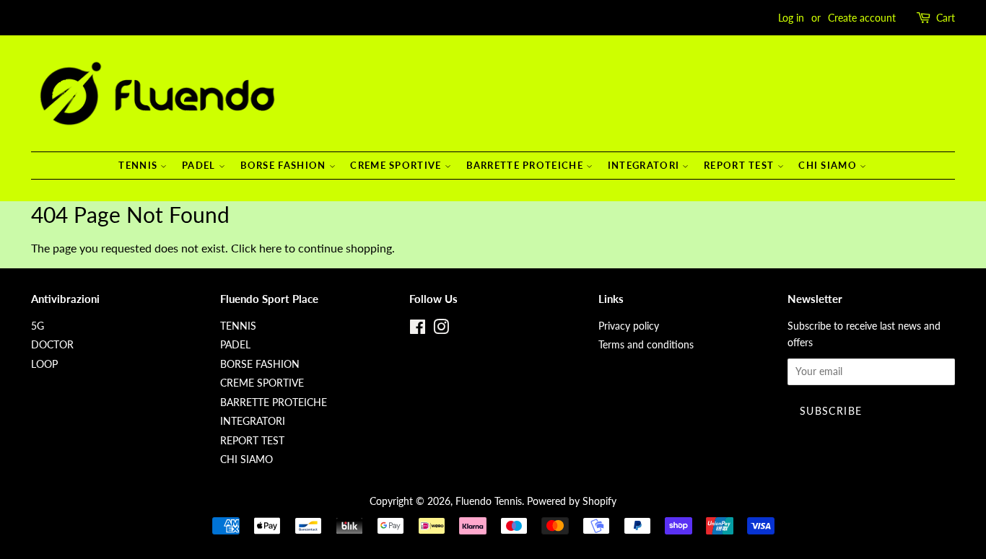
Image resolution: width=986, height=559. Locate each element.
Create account (862, 18)
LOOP (44, 364)
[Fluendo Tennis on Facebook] (417, 329)
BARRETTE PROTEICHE (526, 165)
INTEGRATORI (645, 165)
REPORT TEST (740, 165)
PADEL (200, 165)
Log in (791, 18)
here (270, 248)
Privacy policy (628, 326)
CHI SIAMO (829, 165)
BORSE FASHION (284, 165)
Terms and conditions (646, 345)
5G (37, 326)
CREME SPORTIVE (397, 165)
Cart (945, 18)
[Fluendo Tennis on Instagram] (441, 329)
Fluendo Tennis (488, 501)
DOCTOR (52, 345)
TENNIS (139, 165)
